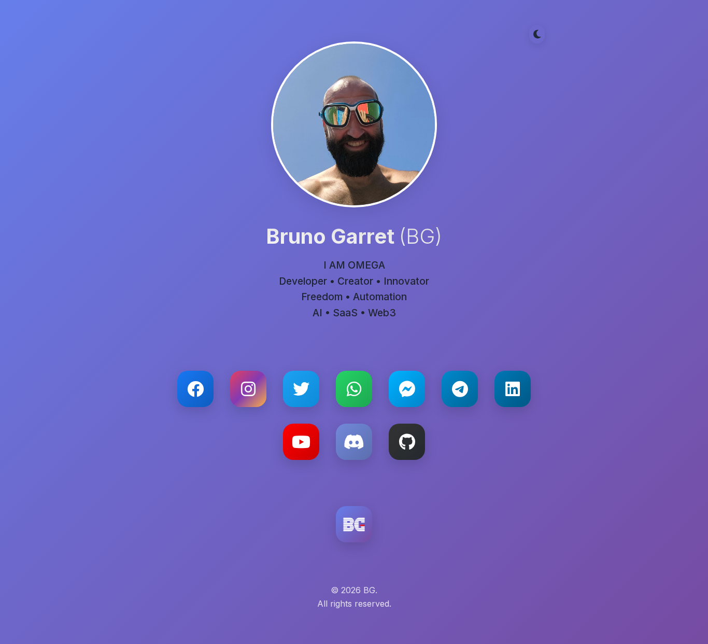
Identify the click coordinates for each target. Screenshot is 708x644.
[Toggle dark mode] (537, 34)
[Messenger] (407, 389)
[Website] (354, 524)
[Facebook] (195, 389)
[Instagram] (248, 389)
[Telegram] (460, 389)
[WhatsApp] (354, 389)
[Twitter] (301, 389)
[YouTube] (301, 442)
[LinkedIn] (512, 389)
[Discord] (354, 442)
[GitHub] (407, 442)
